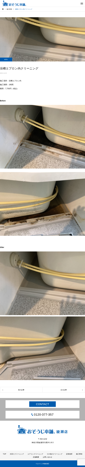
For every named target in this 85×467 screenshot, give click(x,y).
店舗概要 (36, 457)
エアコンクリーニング (35, 454)
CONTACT (42, 404)
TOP (4, 454)
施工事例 (79, 454)
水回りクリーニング (17, 454)
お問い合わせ (47, 457)
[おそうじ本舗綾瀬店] (14, 3)
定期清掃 (69, 454)
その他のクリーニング (54, 454)
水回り (6, 59)
